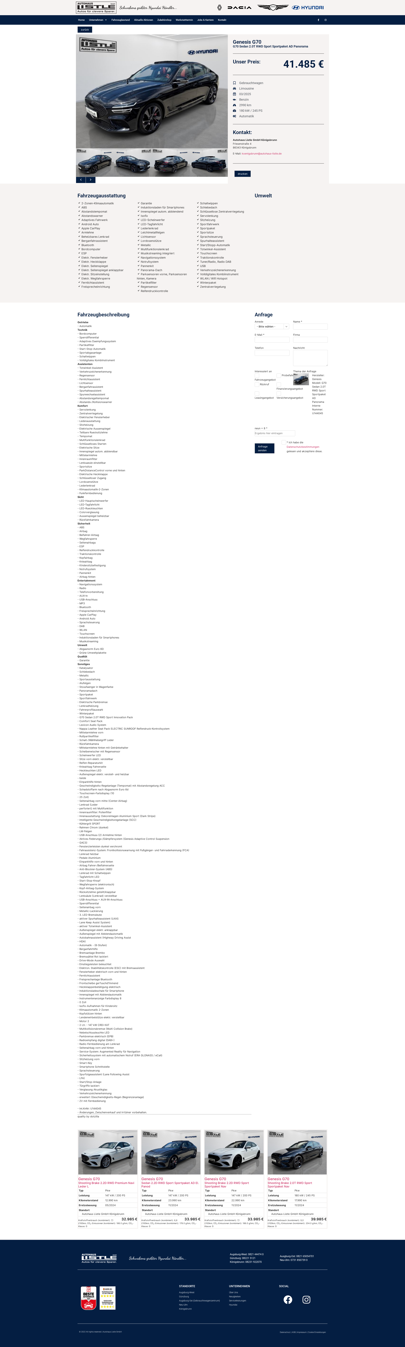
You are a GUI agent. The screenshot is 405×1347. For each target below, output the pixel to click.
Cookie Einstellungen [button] (317, 1332)
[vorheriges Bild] (81, 180)
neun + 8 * (261, 428)
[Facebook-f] (318, 20)
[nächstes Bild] (91, 180)
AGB (294, 1332)
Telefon (259, 348)
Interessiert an (263, 371)
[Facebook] (288, 1300)
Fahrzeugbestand (121, 20)
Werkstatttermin (184, 20)
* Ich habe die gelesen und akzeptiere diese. (304, 447)
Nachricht (299, 348)
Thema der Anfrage (304, 371)
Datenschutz (285, 1332)
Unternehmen (96, 20)
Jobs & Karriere (205, 20)
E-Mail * (259, 334)
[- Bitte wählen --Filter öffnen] (286, 326)
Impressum (302, 1332)
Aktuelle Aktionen (143, 20)
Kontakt (222, 20)
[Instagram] (325, 20)
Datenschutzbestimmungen (303, 446)
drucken (242, 173)
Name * (297, 321)
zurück (85, 29)
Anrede (259, 321)
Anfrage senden (263, 448)
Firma (296, 334)
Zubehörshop (164, 20)
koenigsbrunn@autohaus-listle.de (262, 153)
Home (81, 20)
